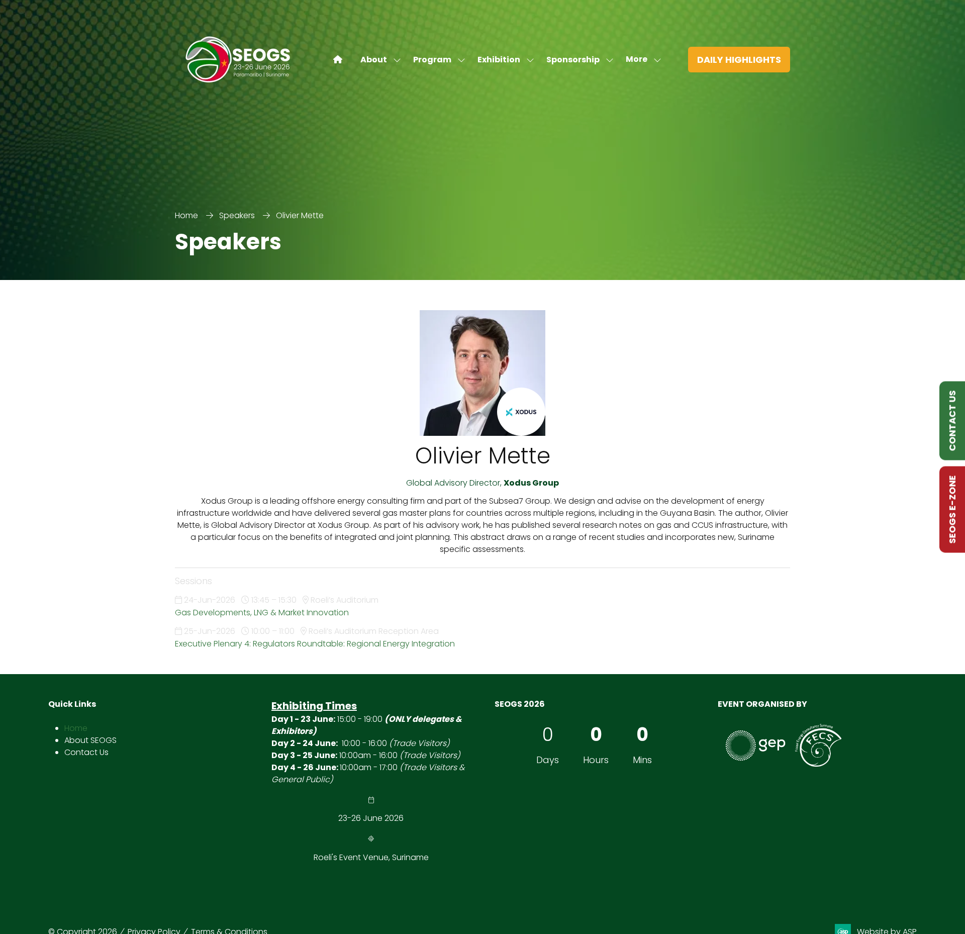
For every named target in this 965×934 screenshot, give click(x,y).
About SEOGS (90, 740)
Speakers (237, 215)
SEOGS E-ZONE (952, 510)
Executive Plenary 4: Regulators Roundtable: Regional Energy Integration (315, 643)
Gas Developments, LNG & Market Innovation (262, 612)
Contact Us (86, 752)
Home (186, 215)
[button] (640, 59)
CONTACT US (952, 421)
